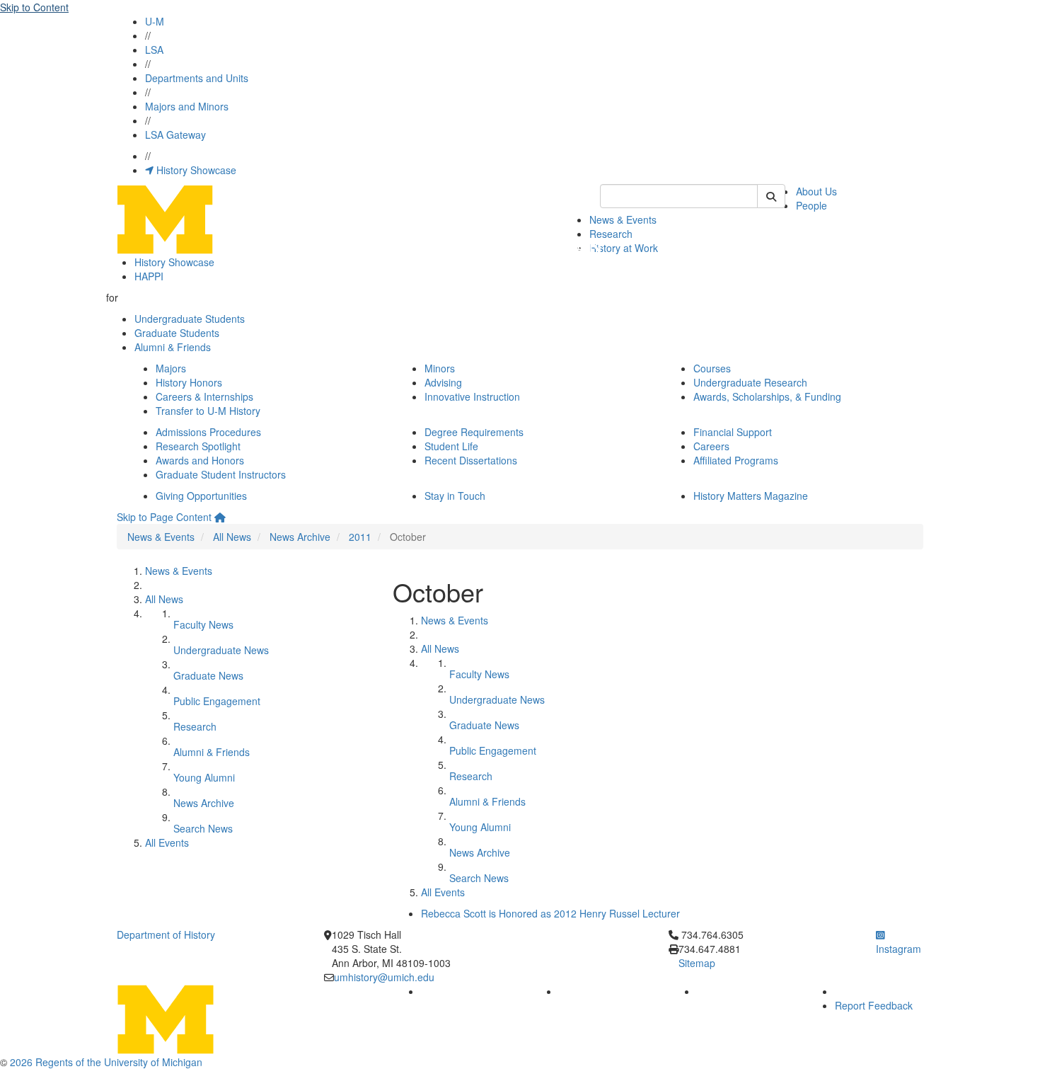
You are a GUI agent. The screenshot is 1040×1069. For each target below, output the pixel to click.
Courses (712, 368)
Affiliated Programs (735, 460)
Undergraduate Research (750, 382)
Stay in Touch (454, 495)
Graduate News (208, 675)
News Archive (300, 537)
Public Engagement (216, 701)
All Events (167, 842)
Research (610, 234)
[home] (220, 517)
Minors (439, 368)
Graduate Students (176, 333)
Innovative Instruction (472, 396)
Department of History (166, 934)
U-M (154, 21)
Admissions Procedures (208, 432)
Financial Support (732, 432)
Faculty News (203, 624)
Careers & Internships (204, 396)
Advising (443, 382)
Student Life (451, 446)
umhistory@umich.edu (384, 977)
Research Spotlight (198, 446)
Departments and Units (196, 78)
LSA (154, 49)
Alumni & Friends (172, 347)
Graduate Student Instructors (221, 474)
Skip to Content (34, 7)
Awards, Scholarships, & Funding (767, 396)
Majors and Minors (187, 106)
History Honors (189, 382)
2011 (360, 537)
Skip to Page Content (164, 517)
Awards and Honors (200, 460)
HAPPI (148, 276)
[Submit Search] (771, 196)
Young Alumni (204, 777)
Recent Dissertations (470, 460)
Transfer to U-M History (208, 411)
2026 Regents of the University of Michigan (106, 1062)
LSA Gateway (175, 134)
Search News (203, 828)
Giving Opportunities (201, 495)
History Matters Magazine (750, 495)
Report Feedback (874, 1005)
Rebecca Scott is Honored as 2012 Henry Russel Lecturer (550, 913)
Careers (711, 446)
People (811, 205)
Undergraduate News (221, 650)
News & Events (623, 219)
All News (232, 537)
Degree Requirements (474, 432)
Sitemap (696, 963)
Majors (171, 368)
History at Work (623, 248)
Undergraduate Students (189, 318)
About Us (816, 191)
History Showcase (195, 170)
